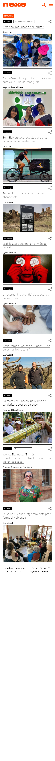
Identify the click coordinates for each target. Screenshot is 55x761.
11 (21, 572)
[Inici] (24, 5)
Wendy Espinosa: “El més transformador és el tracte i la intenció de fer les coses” (27, 458)
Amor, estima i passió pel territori (23, 27)
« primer (9, 568)
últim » (45, 572)
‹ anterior (20, 568)
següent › (34, 572)
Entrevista (7, 340)
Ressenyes (8, 238)
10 (16, 572)
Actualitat (7, 21)
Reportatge (8, 188)
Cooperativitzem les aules (24, 21)
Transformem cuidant (23, 449)
